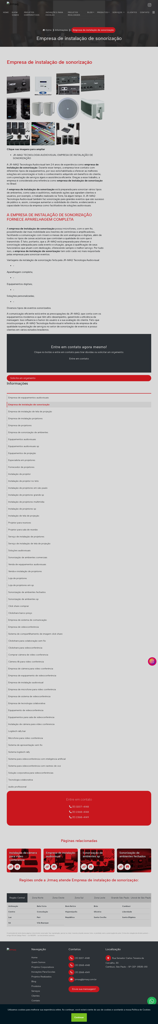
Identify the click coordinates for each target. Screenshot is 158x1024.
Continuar (79, 1017)
